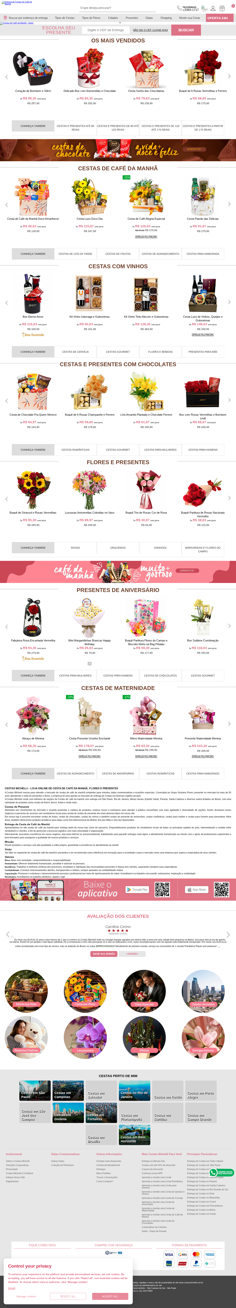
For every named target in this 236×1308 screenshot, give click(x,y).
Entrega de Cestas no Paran (202, 1181)
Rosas (75, 547)
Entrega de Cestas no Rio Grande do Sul (207, 1189)
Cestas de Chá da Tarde (75, 253)
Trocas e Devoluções (107, 1177)
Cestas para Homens (203, 449)
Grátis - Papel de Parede (154, 1231)
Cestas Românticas (75, 449)
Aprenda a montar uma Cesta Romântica (162, 1181)
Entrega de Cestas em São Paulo (204, 1165)
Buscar (186, 30)
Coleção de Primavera (62, 1165)
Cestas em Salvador (96, 1095)
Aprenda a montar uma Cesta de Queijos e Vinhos (163, 1192)
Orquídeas (118, 547)
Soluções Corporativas (17, 1165)
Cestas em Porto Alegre (200, 1095)
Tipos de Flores (91, 17)
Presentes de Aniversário (118, 590)
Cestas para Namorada (203, 253)
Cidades (113, 17)
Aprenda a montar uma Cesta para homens (159, 1186)
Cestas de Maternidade (118, 688)
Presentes (132, 17)
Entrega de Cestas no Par (200, 1193)
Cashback (204, 8)
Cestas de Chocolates (160, 675)
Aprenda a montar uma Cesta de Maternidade (158, 1209)
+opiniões (132, 954)
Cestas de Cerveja (75, 351)
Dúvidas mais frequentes (108, 1161)
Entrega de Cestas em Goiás (201, 1214)
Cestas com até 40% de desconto (158, 1165)
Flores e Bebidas (160, 351)
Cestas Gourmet (118, 351)
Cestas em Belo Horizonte (133, 1139)
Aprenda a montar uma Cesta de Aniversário (158, 1203)
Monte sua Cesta (189, 17)
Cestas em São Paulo (33, 1095)
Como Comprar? (104, 1181)
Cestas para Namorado (202, 773)
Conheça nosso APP (152, 1173)
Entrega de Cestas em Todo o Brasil (205, 1161)
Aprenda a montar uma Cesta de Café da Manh (162, 1215)
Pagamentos (12, 1181)
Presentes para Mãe (203, 351)
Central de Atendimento (108, 1165)
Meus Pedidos (103, 1173)
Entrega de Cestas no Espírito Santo (205, 1177)
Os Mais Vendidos (118, 40)
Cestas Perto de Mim (118, 1076)
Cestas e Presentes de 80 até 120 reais (118, 128)
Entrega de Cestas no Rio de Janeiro (205, 1169)
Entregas (100, 1169)
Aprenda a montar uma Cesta (156, 1177)
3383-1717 (191, 8)
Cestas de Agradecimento (160, 253)
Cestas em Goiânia (62, 1117)
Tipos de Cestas (64, 17)
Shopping (166, 17)
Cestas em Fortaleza (96, 1117)
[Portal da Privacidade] (113, 1254)
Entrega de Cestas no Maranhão (203, 1197)
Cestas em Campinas (62, 1095)
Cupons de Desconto (152, 1169)
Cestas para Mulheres (160, 449)
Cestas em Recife (167, 1097)
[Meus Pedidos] (222, 8)
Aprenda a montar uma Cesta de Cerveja (162, 1198)
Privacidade (12, 1169)
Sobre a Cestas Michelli (18, 1161)
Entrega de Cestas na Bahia (201, 1210)
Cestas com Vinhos (118, 266)
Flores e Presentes (118, 462)
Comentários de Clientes (154, 1227)
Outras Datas (57, 1161)
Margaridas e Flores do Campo (203, 549)
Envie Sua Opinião (104, 954)
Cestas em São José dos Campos (33, 1115)
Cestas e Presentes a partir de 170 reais (203, 128)
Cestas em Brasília (96, 1139)
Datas (149, 17)
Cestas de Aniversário (118, 773)
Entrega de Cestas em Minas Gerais (205, 1173)
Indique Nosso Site (15, 1177)
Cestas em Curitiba (162, 1117)
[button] (115, 22)
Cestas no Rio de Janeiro (134, 1095)
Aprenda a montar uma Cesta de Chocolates (158, 1222)
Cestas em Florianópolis (131, 1117)
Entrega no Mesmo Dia (153, 1161)
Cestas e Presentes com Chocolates (118, 364)
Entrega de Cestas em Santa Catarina (206, 1185)
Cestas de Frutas (118, 253)
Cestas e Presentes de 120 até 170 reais (160, 128)
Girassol (160, 547)
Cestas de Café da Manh (118, 168)
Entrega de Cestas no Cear (201, 1201)
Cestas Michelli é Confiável (19, 1173)
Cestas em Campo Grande (199, 1117)
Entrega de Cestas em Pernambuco (205, 1206)
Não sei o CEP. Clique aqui (150, 30)
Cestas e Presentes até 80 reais (75, 128)
